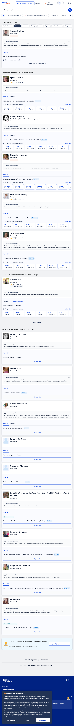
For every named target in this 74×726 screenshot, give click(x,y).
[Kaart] (70, 15)
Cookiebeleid (16, 716)
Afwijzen (27, 720)
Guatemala (54, 706)
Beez (40, 26)
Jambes (25, 26)
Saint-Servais (57, 26)
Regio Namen (7, 26)
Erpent (47, 26)
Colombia (61, 703)
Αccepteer (43, 720)
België (52, 703)
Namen (17, 26)
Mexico (56, 703)
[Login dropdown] (60, 3)
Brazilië (60, 706)
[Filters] (3, 15)
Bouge (33, 26)
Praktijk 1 (6, 52)
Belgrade (68, 26)
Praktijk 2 (13, 96)
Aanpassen (11, 720)
